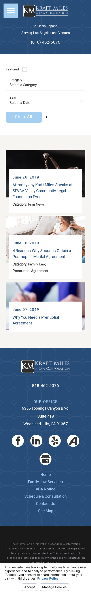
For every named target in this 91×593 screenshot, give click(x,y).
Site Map (45, 510)
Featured (12, 69)
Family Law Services (45, 481)
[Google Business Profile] (46, 459)
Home (45, 474)
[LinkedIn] (36, 441)
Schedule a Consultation (45, 496)
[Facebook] (18, 441)
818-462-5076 (45, 385)
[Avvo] (73, 441)
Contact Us (45, 503)
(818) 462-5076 (45, 42)
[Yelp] (55, 441)
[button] (11, 11)
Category (15, 80)
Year (12, 97)
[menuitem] (45, 475)
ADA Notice (45, 489)
